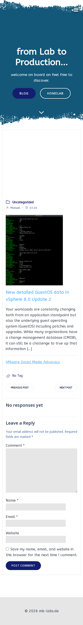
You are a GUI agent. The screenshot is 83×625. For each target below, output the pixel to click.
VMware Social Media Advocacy (33, 362)
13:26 (33, 207)
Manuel (15, 207)
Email (12, 517)
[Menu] (76, 10)
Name (12, 500)
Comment (15, 445)
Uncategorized (23, 202)
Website (12, 533)
